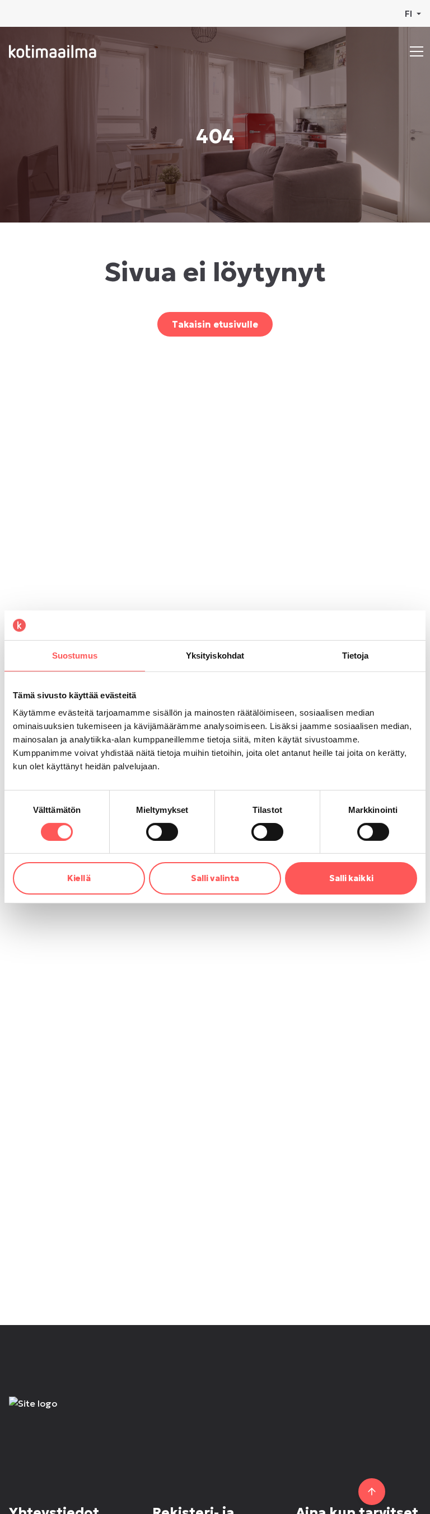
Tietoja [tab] (355, 655)
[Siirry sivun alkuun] (371, 1491)
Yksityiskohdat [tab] (215, 655)
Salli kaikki (351, 878)
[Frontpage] (91, 1414)
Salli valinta (215, 878)
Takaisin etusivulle (215, 324)
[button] (416, 51)
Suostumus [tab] (74, 655)
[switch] (162, 832)
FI (408, 13)
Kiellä (79, 878)
